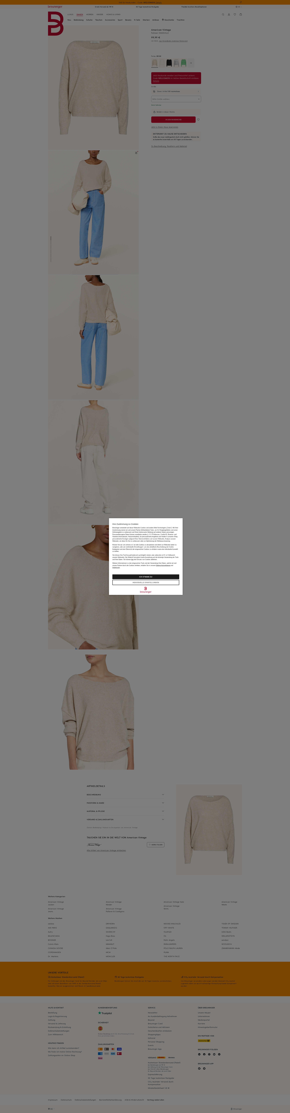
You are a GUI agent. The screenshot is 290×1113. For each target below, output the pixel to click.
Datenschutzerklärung (163, 565)
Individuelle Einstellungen (146, 582)
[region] (146, 556)
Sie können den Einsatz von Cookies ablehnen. (140, 559)
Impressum (116, 567)
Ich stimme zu (145, 577)
